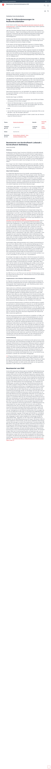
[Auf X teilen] (48, 11)
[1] (30, 270)
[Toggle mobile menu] (48, 5)
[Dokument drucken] (45, 11)
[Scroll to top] (49, 766)
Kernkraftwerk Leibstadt (19, 135)
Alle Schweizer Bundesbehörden (9, 1)
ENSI (25, 136)
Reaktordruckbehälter (18, 122)
